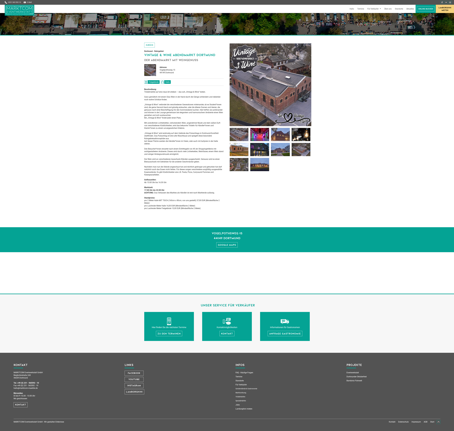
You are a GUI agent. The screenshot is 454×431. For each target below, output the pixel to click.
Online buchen (425, 9)
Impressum (416, 422)
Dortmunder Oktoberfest (357, 376)
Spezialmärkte (241, 401)
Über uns (388, 9)
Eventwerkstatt (353, 372)
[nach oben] (438, 422)
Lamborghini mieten (445, 8)
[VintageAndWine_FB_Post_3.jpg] (280, 134)
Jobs (238, 405)
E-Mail (29, 2)
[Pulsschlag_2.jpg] (259, 149)
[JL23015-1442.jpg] (259, 164)
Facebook (134, 373)
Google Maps (227, 244)
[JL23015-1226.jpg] (259, 134)
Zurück (149, 45)
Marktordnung (241, 393)
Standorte (399, 9)
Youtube (134, 379)
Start (432, 422)
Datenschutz (403, 422)
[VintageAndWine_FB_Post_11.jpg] (301, 134)
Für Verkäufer (373, 9)
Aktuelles (410, 9)
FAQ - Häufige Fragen (244, 372)
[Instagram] (450, 2)
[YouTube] (446, 2)
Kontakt (20, 404)
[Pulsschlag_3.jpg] (239, 149)
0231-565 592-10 (14, 2)
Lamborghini (134, 391)
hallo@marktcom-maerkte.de (26, 388)
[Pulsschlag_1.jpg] (280, 149)
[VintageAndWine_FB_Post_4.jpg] (239, 134)
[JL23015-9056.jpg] (301, 149)
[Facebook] (442, 2)
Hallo (352, 9)
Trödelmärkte (240, 397)
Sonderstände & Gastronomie (246, 389)
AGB (425, 422)
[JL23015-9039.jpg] (239, 164)
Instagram (134, 385)
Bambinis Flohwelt (354, 381)
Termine (360, 9)
